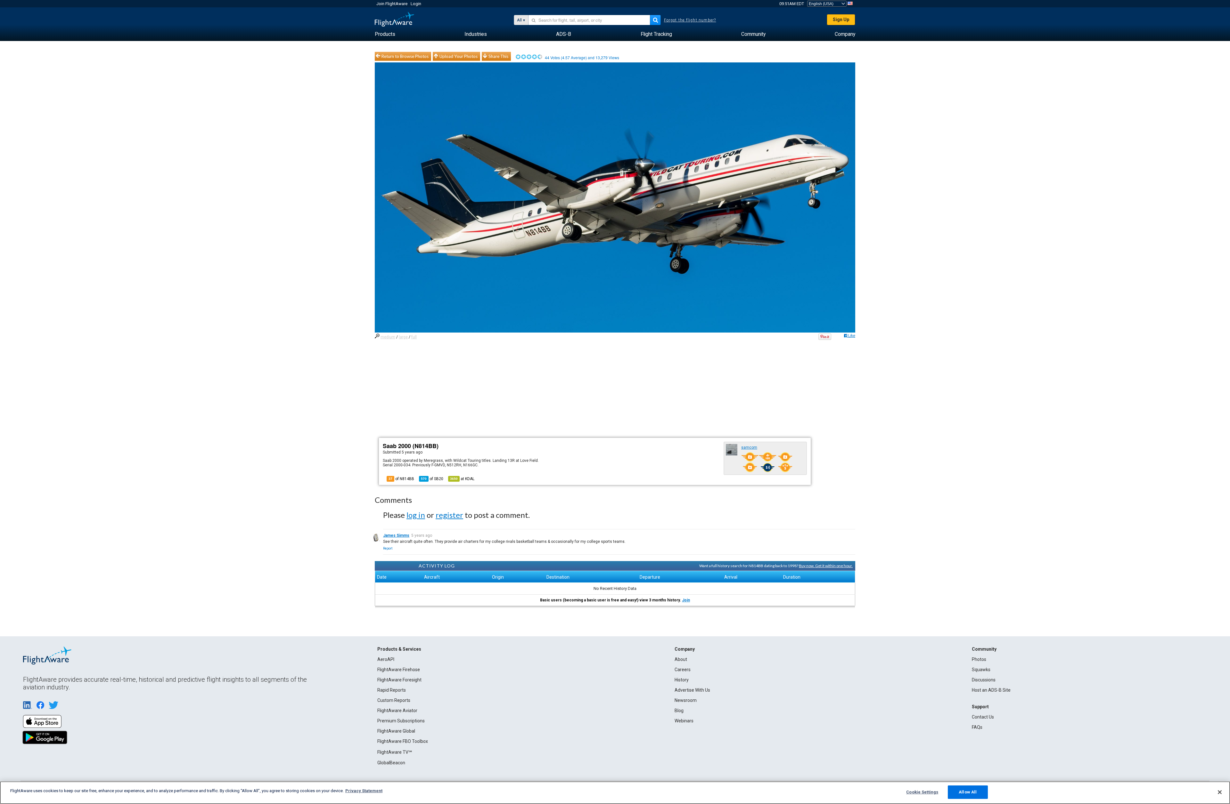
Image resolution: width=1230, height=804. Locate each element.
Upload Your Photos (458, 56)
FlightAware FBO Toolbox (402, 741)
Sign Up (841, 19)
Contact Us (983, 717)
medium (388, 337)
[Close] (1220, 792)
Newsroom (686, 700)
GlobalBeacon (391, 762)
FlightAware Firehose (398, 669)
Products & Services (399, 649)
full (414, 337)
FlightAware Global (396, 731)
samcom (749, 447)
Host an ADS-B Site (991, 690)
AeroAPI (385, 659)
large (403, 337)
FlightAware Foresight (399, 679)
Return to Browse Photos (405, 56)
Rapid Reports (391, 690)
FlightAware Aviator (397, 710)
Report (387, 548)
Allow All (968, 792)
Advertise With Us (692, 690)
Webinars (684, 720)
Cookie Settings (922, 792)
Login (416, 3)
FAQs (977, 727)
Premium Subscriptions (401, 720)
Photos (979, 659)
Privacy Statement (363, 790)
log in (415, 514)
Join (686, 600)
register (449, 514)
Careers (683, 669)
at (462, 479)
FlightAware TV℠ (394, 752)
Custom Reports (393, 700)
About (681, 659)
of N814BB (401, 479)
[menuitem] (385, 34)
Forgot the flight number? (690, 20)
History (682, 679)
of (432, 479)
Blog (679, 710)
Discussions (984, 679)
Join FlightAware (391, 3)
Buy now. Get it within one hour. (826, 565)
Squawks (981, 669)
